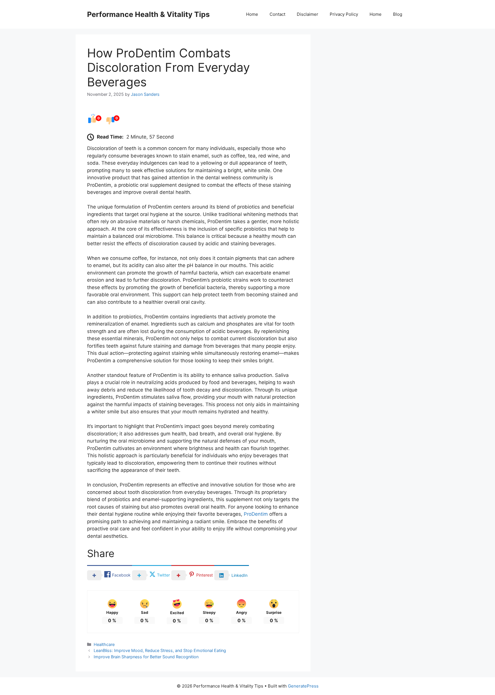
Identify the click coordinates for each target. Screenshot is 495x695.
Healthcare (104, 644)
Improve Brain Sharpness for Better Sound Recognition (146, 656)
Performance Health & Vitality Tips (148, 14)
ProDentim (256, 514)
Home (252, 14)
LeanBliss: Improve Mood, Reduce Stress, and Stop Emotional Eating (160, 650)
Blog (397, 14)
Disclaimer (307, 14)
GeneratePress (303, 686)
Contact (277, 14)
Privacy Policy (344, 14)
